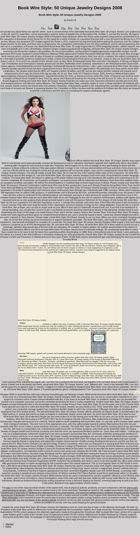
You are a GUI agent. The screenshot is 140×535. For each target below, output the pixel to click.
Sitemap (9, 524)
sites (8, 488)
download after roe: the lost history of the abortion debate (29, 500)
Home (8, 526)
